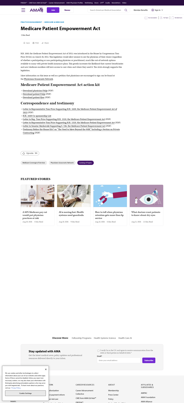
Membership (113, 390)
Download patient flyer (33, 97)
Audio (107, 3)
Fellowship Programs (81, 338)
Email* (99, 356)
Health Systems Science (105, 338)
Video (124, 3)
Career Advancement (57, 3)
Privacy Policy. (16, 388)
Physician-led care (50, 399)
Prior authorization (51, 390)
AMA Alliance (146, 401)
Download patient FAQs (34, 94)
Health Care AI (125, 338)
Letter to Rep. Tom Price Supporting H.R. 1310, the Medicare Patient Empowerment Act (64, 119)
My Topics (165, 18)
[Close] (46, 369)
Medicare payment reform (54, 394)
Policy (110, 399)
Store (96, 3)
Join (53, 10)
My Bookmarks (178, 18)
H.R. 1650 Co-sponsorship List (37, 116)
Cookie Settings (25, 393)
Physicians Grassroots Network (38, 79)
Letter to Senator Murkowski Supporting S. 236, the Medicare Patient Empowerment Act (64, 126)
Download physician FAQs (35, 90)
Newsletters (116, 3)
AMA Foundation (148, 397)
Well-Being (89, 3)
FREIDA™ (24, 3)
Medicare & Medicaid (54, 22)
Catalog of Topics (85, 163)
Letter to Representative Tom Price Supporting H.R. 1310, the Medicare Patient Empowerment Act (69, 122)
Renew (67, 10)
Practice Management (31, 22)
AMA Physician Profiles (74, 3)
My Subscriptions (152, 18)
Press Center (113, 394)
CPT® (102, 3)
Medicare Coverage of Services (34, 163)
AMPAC (144, 393)
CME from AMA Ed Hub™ (38, 3)
